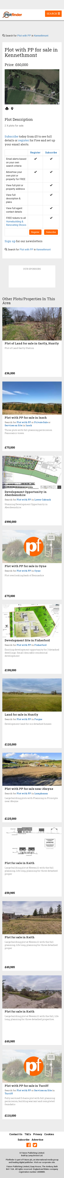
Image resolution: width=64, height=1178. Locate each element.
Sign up (10, 241)
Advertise (37, 1139)
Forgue (38, 719)
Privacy (37, 1134)
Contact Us (15, 1134)
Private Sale (41, 422)
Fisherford (40, 645)
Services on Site (13, 425)
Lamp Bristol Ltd (35, 1155)
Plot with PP (24, 35)
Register (35, 152)
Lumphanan (41, 793)
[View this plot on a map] (12, 109)
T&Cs (28, 1134)
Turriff (9, 1093)
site (53, 1162)
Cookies (49, 1134)
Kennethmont (41, 35)
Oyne (37, 570)
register (23, 140)
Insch (29, 425)
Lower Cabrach (42, 499)
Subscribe (11, 136)
